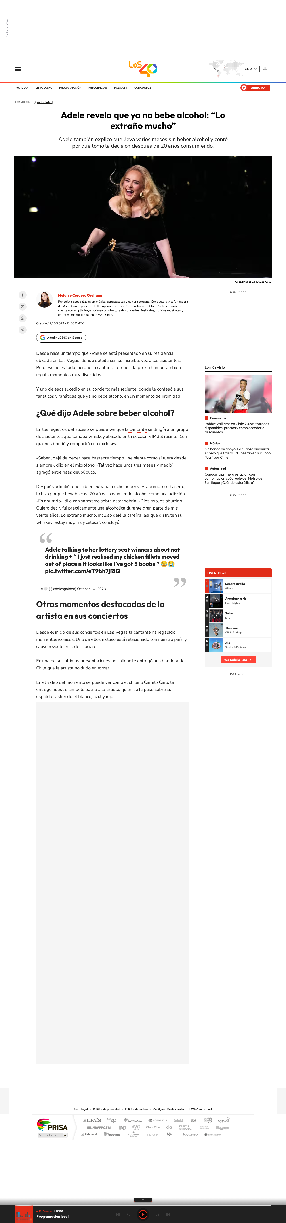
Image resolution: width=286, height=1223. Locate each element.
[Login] (265, 69)
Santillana (134, 1120)
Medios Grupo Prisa (52, 1135)
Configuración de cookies (169, 1109)
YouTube (134, 1079)
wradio (135, 1126)
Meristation (212, 1133)
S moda (171, 1133)
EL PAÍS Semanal (186, 1126)
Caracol (222, 1120)
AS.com (191, 1120)
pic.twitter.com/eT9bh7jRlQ (82, 571)
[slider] (143, 1205)
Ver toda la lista (235, 660)
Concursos (142, 87)
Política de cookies (136, 1109)
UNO (122, 1126)
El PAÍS (92, 1120)
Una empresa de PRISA (52, 1124)
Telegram (23, 330)
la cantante (136, 429)
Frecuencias (97, 87)
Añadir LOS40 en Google (64, 337)
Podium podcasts (133, 1133)
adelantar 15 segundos (157, 1214)
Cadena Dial (169, 1126)
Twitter (23, 307)
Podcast (120, 87)
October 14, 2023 (91, 588)
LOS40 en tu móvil (201, 1109)
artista (67, 668)
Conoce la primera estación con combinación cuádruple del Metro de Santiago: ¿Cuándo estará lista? (233, 478)
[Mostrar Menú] (21, 69)
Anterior (118, 1214)
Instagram (125, 1079)
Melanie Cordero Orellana (80, 295)
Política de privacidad (106, 1109)
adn (206, 1120)
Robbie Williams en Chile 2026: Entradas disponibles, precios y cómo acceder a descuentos (237, 427)
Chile (248, 69)
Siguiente (168, 1214)
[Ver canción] (216, 586)
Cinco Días (153, 1126)
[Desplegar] (143, 1200)
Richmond (89, 1133)
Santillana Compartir (158, 1120)
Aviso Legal (80, 1109)
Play (143, 1214)
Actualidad (45, 102)
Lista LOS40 (44, 87)
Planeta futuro (202, 1126)
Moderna (111, 1133)
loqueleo (191, 1133)
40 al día (22, 87)
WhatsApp (23, 318)
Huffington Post (98, 1126)
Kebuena (218, 1126)
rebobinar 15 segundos (128, 1214)
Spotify (160, 1079)
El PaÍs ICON (152, 1133)
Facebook (23, 295)
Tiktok (116, 1079)
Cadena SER (177, 1120)
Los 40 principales (113, 1120)
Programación (70, 87)
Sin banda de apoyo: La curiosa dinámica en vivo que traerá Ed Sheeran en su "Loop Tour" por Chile (238, 453)
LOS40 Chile (143, 69)
